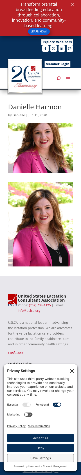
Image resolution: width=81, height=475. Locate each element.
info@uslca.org (29, 310)
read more (15, 352)
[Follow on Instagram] (70, 48)
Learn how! (39, 31)
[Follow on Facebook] (45, 48)
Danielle (19, 115)
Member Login (57, 64)
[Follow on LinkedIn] (61, 48)
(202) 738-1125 (40, 305)
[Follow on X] (53, 48)
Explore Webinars (57, 42)
